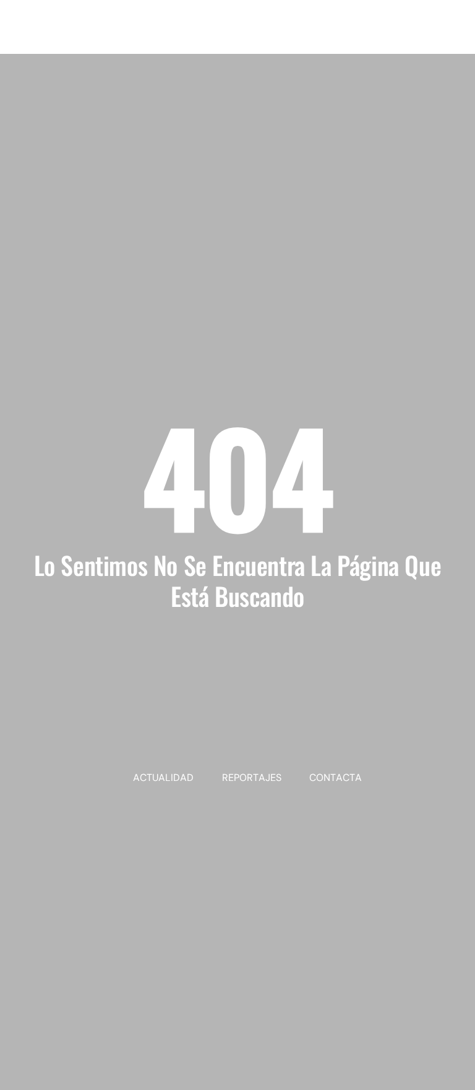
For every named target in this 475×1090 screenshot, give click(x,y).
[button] (448, 41)
